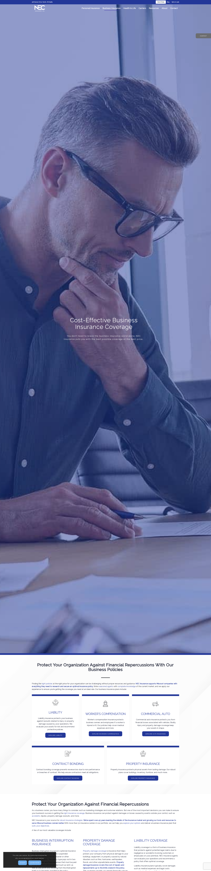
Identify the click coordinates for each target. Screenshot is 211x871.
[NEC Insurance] (40, 8)
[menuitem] (161, 2)
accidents (36, 816)
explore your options (132, 823)
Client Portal (160, 2)
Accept (22, 863)
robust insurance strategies (71, 820)
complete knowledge (127, 686)
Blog (168, 2)
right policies (47, 684)
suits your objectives (40, 826)
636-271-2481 (175, 2)
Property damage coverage (94, 851)
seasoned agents (106, 686)
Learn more (35, 863)
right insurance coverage (74, 813)
